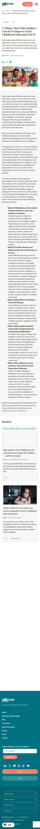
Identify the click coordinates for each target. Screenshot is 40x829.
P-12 (13, 22)
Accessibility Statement (8, 817)
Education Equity (15, 538)
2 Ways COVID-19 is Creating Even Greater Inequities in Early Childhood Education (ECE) (19, 511)
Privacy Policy (7, 820)
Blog (7, 11)
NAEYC (21, 147)
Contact (5, 738)
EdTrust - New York (9, 799)
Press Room (6, 723)
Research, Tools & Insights (11, 716)
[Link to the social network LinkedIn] (5, 766)
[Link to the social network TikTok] (23, 766)
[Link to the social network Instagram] (19, 766)
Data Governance (19, 820)
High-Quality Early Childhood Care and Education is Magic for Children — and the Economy (19, 453)
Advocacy (6, 22)
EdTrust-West (7, 811)
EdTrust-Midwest (8, 793)
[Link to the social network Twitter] (10, 766)
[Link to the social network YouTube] (28, 766)
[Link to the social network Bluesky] (33, 766)
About (4, 712)
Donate (27, 4)
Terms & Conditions (23, 817)
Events (4, 734)
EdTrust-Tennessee (9, 805)
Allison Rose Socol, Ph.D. (21, 459)
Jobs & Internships (8, 727)
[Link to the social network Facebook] (14, 765)
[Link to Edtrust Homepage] (7, 4)
